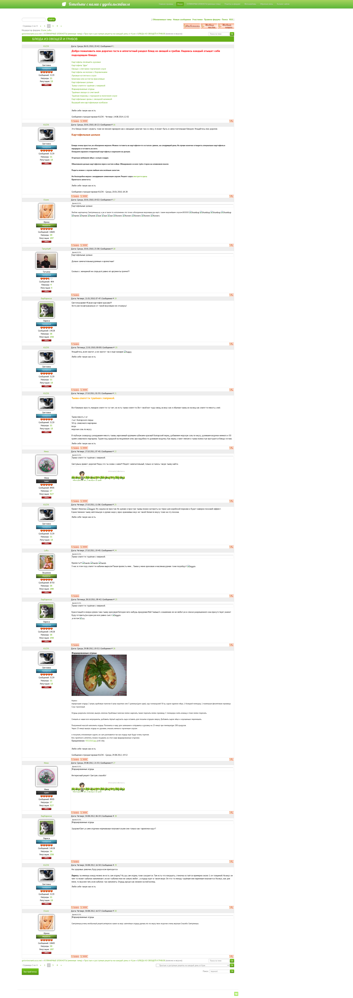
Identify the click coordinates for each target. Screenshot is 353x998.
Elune (43, 30)
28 (115, 816)
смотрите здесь (140, 176)
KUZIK (46, 46)
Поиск (225, 19)
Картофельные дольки (82, 82)
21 (115, 393)
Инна (46, 451)
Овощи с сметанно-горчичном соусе (89, 68)
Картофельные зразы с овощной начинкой (92, 99)
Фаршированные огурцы (83, 89)
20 (116, 347)
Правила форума (212, 19)
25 (116, 599)
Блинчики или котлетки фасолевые (88, 78)
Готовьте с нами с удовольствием (99, 4)
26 (114, 648)
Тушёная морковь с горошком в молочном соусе (94, 95)
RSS (231, 19)
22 (115, 451)
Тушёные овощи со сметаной (85, 92)
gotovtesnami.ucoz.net (32, 33)
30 (115, 911)
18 (114, 248)
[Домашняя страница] (84, 121)
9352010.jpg (90, 740)
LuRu (49, 30)
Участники (197, 19)
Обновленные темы (162, 19)
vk (236, 994)
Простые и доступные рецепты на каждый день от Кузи (110, 33)
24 (115, 550)
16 (114, 124)
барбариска (46, 298)
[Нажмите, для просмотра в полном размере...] (99, 675)
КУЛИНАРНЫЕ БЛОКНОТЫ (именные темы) (63, 33)
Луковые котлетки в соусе (84, 75)
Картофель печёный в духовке (86, 62)
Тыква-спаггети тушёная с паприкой (88, 85)
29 (115, 865)
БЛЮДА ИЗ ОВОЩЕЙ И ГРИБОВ (151, 33)
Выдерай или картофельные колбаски (90, 102)
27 (114, 763)
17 (114, 199)
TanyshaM (46, 248)
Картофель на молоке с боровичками (89, 72)
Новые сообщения (182, 19)
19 (115, 298)
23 (115, 504)
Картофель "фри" (80, 65)
